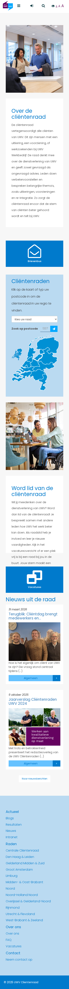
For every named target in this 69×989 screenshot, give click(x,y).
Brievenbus (34, 261)
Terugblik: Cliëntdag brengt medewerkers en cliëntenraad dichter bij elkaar (33, 616)
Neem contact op (19, 959)
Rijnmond (13, 907)
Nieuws (11, 831)
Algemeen (31, 678)
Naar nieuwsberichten (34, 778)
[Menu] (18, 6)
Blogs (10, 818)
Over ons (12, 933)
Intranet (11, 837)
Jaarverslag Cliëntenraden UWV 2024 (33, 702)
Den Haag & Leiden (20, 857)
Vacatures (13, 946)
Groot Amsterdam (19, 869)
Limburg (11, 876)
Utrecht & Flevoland (20, 914)
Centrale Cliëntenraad (22, 850)
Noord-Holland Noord (22, 895)
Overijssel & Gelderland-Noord (28, 901)
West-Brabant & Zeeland (24, 920)
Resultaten (14, 824)
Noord (10, 888)
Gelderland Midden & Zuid (25, 863)
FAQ (9, 940)
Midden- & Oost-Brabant (24, 882)
